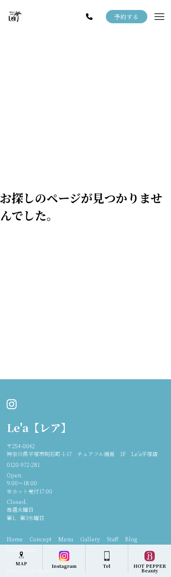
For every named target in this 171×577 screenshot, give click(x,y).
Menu (65, 539)
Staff (112, 539)
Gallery (90, 539)
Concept (40, 539)
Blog (131, 539)
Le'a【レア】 (39, 427)
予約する (127, 16)
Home (15, 539)
